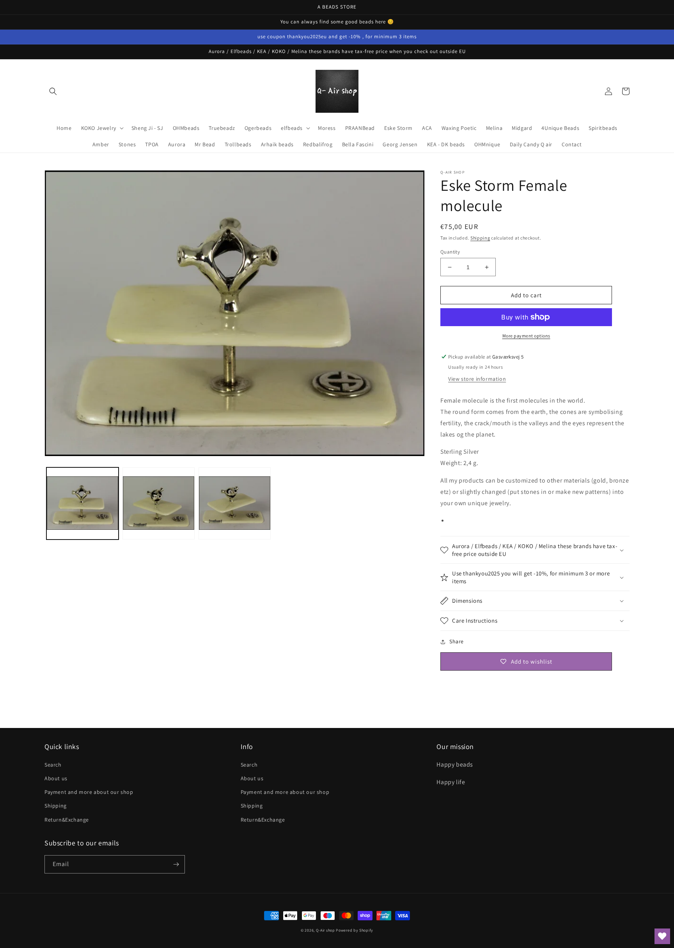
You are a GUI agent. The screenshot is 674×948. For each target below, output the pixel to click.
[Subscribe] (175, 864)
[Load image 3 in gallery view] (235, 504)
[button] (53, 91)
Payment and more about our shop (88, 791)
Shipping (480, 238)
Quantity (450, 252)
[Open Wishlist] (662, 936)
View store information (477, 378)
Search (53, 764)
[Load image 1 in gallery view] (82, 504)
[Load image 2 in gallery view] (158, 504)
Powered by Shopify (354, 930)
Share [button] (456, 641)
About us (55, 778)
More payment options (526, 336)
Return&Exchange (66, 819)
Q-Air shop (325, 930)
